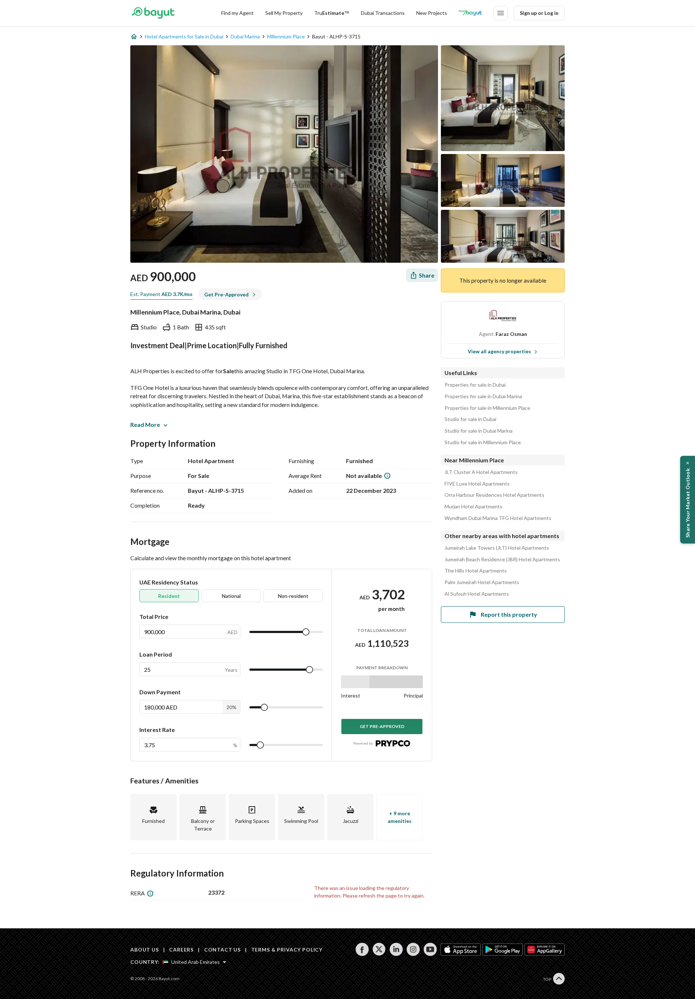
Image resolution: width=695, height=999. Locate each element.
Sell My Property (284, 13)
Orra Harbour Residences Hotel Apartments (494, 495)
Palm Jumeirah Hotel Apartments (482, 582)
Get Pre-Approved (382, 726)
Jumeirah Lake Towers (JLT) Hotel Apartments (497, 548)
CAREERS (181, 949)
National (231, 596)
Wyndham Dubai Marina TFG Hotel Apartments (498, 518)
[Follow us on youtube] (430, 949)
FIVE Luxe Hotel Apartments (477, 484)
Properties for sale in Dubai (475, 385)
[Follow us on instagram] (413, 949)
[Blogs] (470, 13)
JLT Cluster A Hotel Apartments (481, 472)
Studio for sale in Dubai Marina (479, 431)
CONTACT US (222, 949)
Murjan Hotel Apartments (473, 506)
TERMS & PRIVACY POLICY (287, 949)
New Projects (431, 13)
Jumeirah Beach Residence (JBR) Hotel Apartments (502, 559)
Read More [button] (145, 424)
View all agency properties (499, 351)
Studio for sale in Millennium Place (483, 442)
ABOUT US (144, 949)
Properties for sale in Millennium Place (487, 408)
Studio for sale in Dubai (470, 419)
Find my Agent (237, 13)
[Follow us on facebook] (362, 949)
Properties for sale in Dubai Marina (483, 396)
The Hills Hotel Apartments (476, 571)
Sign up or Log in (539, 13)
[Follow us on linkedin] (396, 949)
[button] (687, 500)
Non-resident (293, 596)
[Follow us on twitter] (379, 949)
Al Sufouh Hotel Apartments (477, 594)
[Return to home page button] (153, 13)
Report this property (509, 614)
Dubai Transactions (383, 13)
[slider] (305, 632)
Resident (169, 596)
